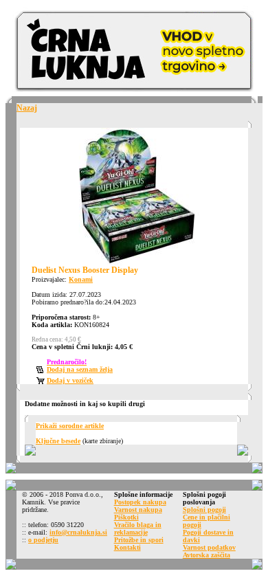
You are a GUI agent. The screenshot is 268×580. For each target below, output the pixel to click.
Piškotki (126, 517)
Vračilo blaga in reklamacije (137, 528)
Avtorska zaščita (206, 555)
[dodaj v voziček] (41, 382)
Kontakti (127, 547)
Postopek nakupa (140, 502)
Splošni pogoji (204, 509)
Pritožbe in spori (139, 540)
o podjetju (43, 540)
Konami (81, 279)
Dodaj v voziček (70, 380)
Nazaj (26, 108)
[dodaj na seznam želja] (41, 371)
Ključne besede (58, 441)
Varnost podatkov (209, 547)
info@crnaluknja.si (78, 532)
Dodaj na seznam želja (80, 369)
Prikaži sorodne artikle (70, 426)
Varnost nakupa (138, 509)
